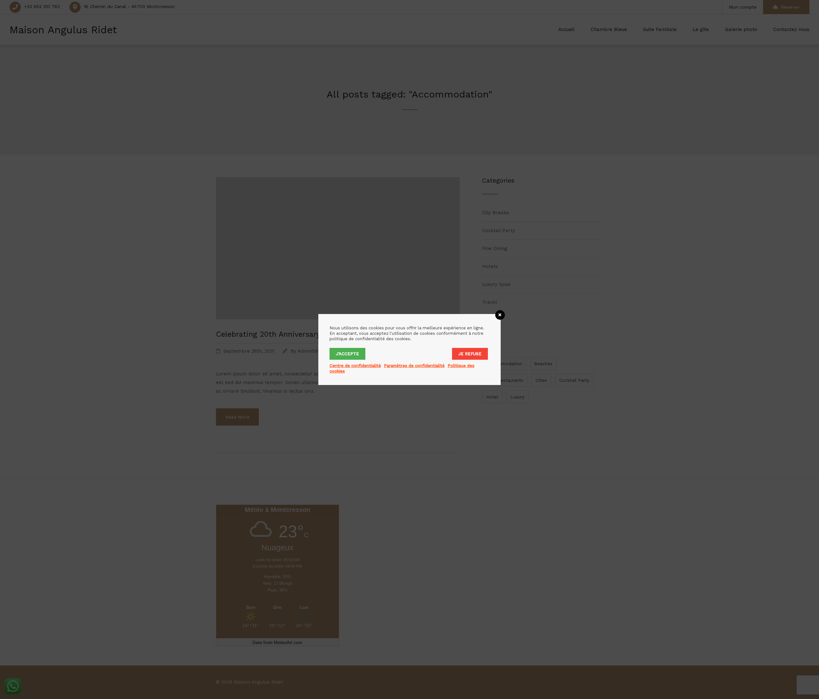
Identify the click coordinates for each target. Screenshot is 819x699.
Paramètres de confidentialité (414, 365)
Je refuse (469, 353)
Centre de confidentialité (355, 365)
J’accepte (347, 353)
